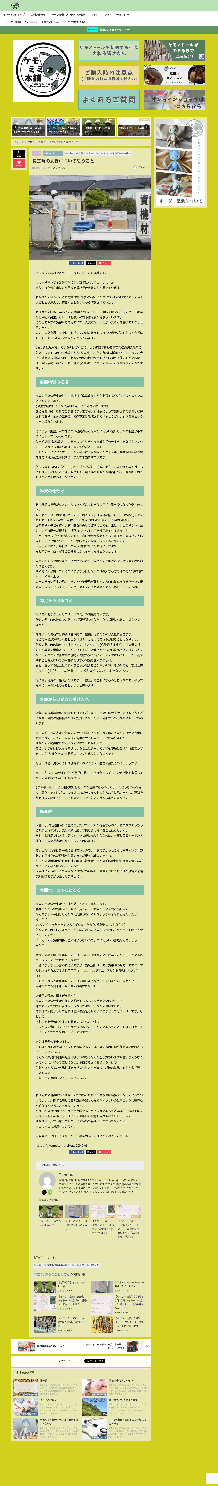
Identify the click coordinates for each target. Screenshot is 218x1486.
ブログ (95, 14)
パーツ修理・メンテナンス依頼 (68, 14)
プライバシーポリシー (117, 14)
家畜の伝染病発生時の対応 (117, 153)
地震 (81, 153)
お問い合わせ (38, 14)
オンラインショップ (14, 14)
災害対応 (93, 153)
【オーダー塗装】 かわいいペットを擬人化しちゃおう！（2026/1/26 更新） (44, 22)
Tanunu (143, 167)
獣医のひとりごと (53, 153)
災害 (71, 153)
